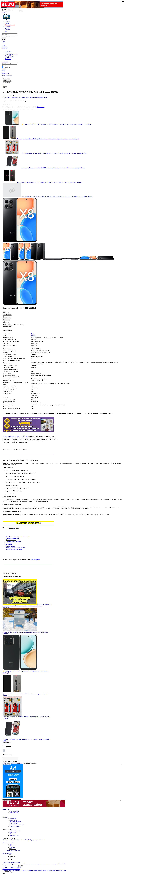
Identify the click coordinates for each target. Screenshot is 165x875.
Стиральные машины (12, 538)
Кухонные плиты (11, 540)
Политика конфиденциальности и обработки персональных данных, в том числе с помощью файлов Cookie (34, 864)
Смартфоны (32, 97)
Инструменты (10, 546)
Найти (3, 37)
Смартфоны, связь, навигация (19, 97)
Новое (33, 334)
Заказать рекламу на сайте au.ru (12, 799)
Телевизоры (9, 544)
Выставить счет (14, 835)
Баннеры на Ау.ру (14, 830)
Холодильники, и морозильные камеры (17, 537)
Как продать (13, 820)
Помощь (5, 817)
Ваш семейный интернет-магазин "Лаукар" (15, 436)
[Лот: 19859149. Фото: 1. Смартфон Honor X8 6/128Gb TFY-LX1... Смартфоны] (20, 242)
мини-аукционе (14, 528)
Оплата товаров (7, 853)
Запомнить (6, 67)
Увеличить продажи (15, 821)
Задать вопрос (7, 314)
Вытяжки (9, 543)
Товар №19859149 (41, 97)
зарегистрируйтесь (16, 763)
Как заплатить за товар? (16, 824)
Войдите (5, 763)
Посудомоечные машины (13, 541)
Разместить (5, 46)
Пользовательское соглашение (11, 862)
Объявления (13, 832)
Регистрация (5, 73)
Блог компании (13, 812)
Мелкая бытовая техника (14, 549)
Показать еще (6, 742)
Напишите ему (41, 107)
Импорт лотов (13, 823)
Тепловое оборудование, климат (15, 547)
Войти (3, 70)
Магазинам (12, 834)
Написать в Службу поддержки (12, 867)
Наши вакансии (14, 811)
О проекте (6, 809)
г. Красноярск (7, 97)
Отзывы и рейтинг (14, 826)
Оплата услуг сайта (8, 842)
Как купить (12, 818)
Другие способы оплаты (13, 850)
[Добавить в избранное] (3, 316)
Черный (33, 335)
